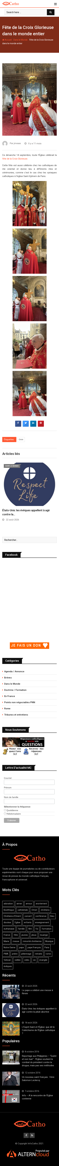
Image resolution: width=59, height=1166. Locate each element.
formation (46, 929)
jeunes (24, 935)
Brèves (8, 677)
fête (16, 935)
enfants (27, 922)
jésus (33, 935)
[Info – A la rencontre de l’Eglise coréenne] (11, 1096)
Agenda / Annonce (14, 671)
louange (44, 935)
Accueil (8, 40)
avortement (41, 903)
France (7, 935)
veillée (18, 960)
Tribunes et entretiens (16, 714)
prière (15, 954)
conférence (40, 916)
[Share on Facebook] (18, 425)
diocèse (7, 922)
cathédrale (23, 910)
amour (29, 903)
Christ (34, 910)
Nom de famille (11, 797)
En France (9, 696)
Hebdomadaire (13, 814)
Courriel (7, 778)
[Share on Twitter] (26, 425)
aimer (19, 903)
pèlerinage (26, 954)
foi (37, 929)
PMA (6, 954)
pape (21, 947)
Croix (21, 439)
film (30, 929)
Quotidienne (12, 810)
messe (16, 941)
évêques (8, 966)
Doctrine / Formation (15, 690)
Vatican (7, 960)
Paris (46, 947)
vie (34, 960)
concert (28, 916)
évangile (43, 960)
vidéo (26, 960)
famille (21, 929)
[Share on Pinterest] (41, 425)
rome (48, 954)
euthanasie (9, 929)
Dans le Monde (20, 40)
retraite (38, 954)
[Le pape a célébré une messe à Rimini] (11, 992)
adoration (8, 903)
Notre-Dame (9, 947)
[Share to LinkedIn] (33, 425)
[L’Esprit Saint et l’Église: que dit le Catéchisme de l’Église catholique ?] (11, 1028)
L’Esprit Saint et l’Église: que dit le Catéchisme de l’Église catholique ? (38, 1030)
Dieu (52, 916)
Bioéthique (9, 910)
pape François (34, 947)
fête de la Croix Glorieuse (14, 158)
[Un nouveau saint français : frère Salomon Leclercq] (11, 1079)
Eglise (17, 922)
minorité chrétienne (32, 941)
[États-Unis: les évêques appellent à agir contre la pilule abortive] (11, 1010)
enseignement (42, 922)
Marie (6, 941)
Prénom (7, 787)
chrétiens (45, 910)
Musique (49, 941)
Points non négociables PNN (19, 702)
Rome (7, 708)
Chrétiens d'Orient (12, 916)
